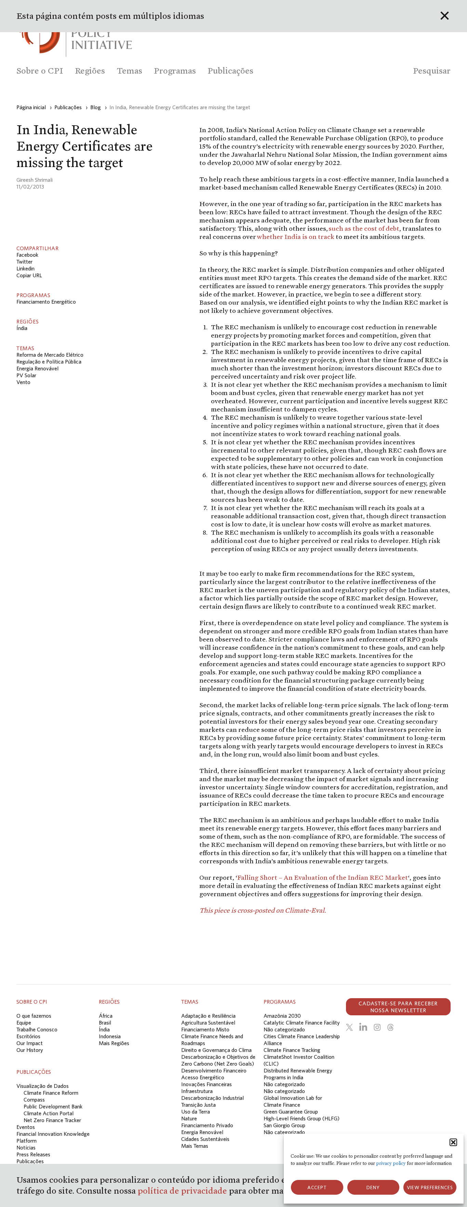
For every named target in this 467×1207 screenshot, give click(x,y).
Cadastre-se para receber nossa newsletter (398, 1006)
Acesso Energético (202, 1077)
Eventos (25, 1127)
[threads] (390, 1027)
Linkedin (25, 268)
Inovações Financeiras (206, 1084)
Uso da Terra (195, 1111)
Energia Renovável (37, 368)
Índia (21, 328)
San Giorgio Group (284, 1125)
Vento (23, 382)
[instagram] (377, 1027)
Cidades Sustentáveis (205, 1139)
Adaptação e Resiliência (208, 1016)
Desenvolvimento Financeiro (213, 1070)
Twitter (24, 261)
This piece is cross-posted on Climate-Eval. (262, 910)
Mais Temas (194, 1146)
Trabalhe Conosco (36, 1029)
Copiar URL (29, 275)
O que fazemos (33, 1016)
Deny (373, 1187)
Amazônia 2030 (282, 1016)
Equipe (23, 1022)
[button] (453, 1142)
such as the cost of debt (364, 228)
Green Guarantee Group (291, 1111)
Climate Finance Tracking (292, 1050)
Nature (189, 1118)
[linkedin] (363, 1027)
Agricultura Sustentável (208, 1022)
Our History (29, 1050)
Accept (317, 1187)
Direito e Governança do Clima (216, 1050)
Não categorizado (284, 1029)
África (105, 1016)
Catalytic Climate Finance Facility (302, 1022)
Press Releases (33, 1154)
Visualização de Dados (42, 1086)
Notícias (26, 1147)
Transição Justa (198, 1105)
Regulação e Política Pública (48, 361)
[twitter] (349, 1027)
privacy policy (391, 1163)
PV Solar (26, 375)
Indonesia (110, 1036)
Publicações (30, 1161)
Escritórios (28, 1036)
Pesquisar (432, 70)
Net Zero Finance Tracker (52, 1120)
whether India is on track (295, 236)
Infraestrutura (197, 1091)
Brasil (105, 1022)
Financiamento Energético (46, 301)
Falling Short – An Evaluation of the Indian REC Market (322, 877)
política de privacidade (183, 1190)
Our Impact (29, 1043)
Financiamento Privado (207, 1125)
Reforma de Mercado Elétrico (49, 355)
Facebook (27, 255)
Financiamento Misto (205, 1029)
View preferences (430, 1187)
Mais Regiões (114, 1043)
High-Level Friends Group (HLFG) (301, 1118)
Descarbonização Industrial (212, 1098)
